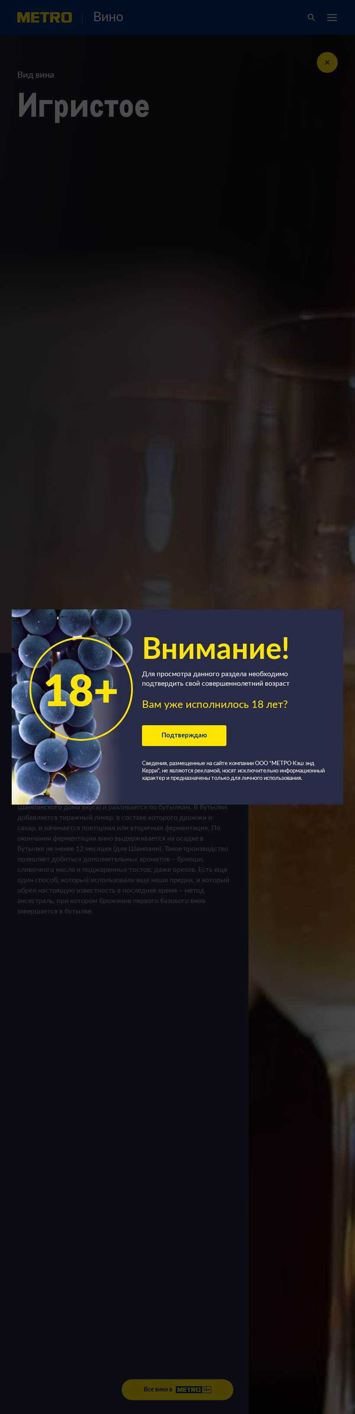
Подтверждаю (184, 735)
